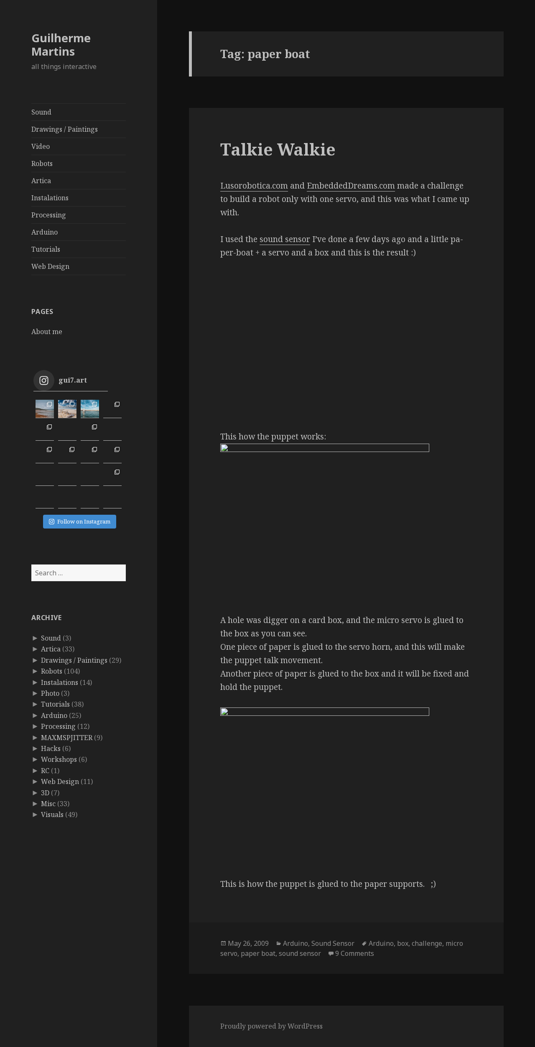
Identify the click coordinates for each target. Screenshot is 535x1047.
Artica (41, 180)
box (402, 943)
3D (45, 792)
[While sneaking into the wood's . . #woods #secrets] (112, 476)
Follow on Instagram (83, 521)
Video (40, 146)
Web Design (50, 266)
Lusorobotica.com (254, 185)
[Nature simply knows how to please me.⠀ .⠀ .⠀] (67, 431)
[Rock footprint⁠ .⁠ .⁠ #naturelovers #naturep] (45, 499)
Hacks (51, 748)
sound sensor (285, 239)
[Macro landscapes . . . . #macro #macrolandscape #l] (45, 431)
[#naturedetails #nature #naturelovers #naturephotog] (67, 499)
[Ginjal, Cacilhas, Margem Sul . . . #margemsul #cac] (90, 409)
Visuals (52, 814)
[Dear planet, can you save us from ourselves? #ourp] (112, 499)
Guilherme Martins (61, 44)
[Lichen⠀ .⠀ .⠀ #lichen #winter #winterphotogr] (112, 431)
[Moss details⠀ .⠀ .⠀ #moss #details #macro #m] (67, 454)
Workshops (59, 759)
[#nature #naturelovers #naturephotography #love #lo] (90, 499)
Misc (48, 803)
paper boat (258, 953)
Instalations (50, 197)
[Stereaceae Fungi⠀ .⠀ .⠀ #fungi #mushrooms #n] (90, 454)
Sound (41, 112)
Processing (48, 215)
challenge (427, 943)
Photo (50, 693)
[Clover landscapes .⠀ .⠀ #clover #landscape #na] (45, 454)
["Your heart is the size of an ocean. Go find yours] (45, 409)
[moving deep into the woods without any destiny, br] (90, 476)
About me (46, 331)
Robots (42, 163)
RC (45, 770)
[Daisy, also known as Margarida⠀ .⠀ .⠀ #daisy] (90, 431)
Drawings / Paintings (64, 129)
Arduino (44, 232)
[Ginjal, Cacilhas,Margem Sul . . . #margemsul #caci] (112, 409)
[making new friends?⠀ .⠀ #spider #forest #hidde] (67, 476)
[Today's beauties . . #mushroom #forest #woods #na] (112, 454)
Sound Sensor (332, 943)
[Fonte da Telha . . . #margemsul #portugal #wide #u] (67, 409)
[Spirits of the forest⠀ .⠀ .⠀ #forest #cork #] (45, 476)
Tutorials (45, 249)
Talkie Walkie (278, 149)
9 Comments (354, 953)
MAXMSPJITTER (66, 737)
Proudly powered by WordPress (271, 1026)
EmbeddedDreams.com (351, 185)
